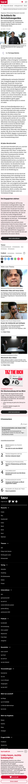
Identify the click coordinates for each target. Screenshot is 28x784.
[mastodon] (10, 502)
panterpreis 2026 (5, 612)
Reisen (2, 720)
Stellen (3, 580)
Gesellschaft (4, 519)
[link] (2, 6)
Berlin (2, 529)
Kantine (3, 723)
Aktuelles (3, 569)
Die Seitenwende (5, 576)
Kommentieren (10, 253)
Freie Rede (4, 637)
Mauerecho (4, 633)
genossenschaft (5, 598)
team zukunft (4, 651)
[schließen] (25, 751)
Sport (2, 526)
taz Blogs (3, 698)
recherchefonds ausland (7, 605)
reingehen (3, 640)
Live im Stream (5, 680)
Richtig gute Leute (6, 555)
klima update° (4, 630)
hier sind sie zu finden (7, 434)
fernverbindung (5, 626)
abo (2, 594)
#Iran (22, 246)
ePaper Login (4, 748)
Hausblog (3, 573)
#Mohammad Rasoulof (6, 246)
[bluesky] (13, 502)
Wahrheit (3, 537)
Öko (2, 515)
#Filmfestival (4, 248)
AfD (2, 547)
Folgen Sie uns (4, 501)
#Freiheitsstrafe (16, 246)
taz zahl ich (4, 601)
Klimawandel (4, 558)
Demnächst (4, 673)
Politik (2, 512)
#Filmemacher (11, 248)
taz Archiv (3, 709)
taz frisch (3, 655)
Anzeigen (3, 731)
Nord (2, 533)
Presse (3, 583)
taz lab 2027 (4, 687)
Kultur (2, 522)
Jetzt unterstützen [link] (14, 238)
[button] (26, 2)
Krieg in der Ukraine (6, 551)
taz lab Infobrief (5, 662)
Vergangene (4, 683)
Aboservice (4, 745)
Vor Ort (3, 676)
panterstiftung (5, 608)
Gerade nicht (20, 751)
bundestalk (4, 623)
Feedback (3, 741)
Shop (2, 727)
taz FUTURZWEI (5, 702)
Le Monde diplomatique (7, 705)
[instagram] (16, 502)
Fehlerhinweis (19, 253)
